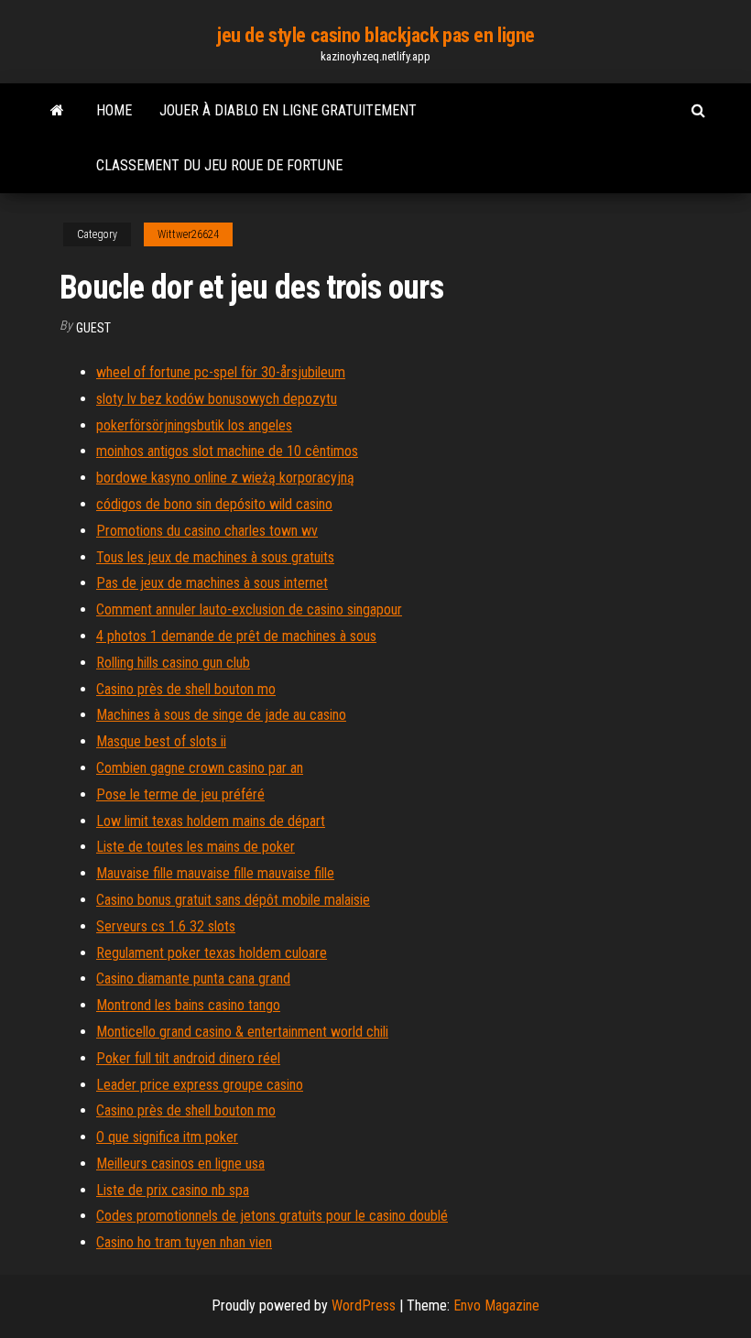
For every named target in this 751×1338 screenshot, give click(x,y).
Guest (93, 328)
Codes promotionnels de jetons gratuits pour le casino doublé (272, 1215)
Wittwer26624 (188, 234)
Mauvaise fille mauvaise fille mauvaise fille (215, 873)
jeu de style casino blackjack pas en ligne (375, 35)
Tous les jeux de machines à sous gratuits (215, 557)
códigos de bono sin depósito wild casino (214, 504)
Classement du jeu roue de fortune (219, 165)
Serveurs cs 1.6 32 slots (165, 926)
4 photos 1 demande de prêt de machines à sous (236, 636)
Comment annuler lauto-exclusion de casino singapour (249, 609)
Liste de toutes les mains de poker (195, 846)
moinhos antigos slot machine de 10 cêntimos (227, 451)
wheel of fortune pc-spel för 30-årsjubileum (220, 372)
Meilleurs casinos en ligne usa (180, 1163)
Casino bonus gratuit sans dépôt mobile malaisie (233, 899)
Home (114, 110)
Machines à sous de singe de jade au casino (221, 714)
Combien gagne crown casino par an (199, 768)
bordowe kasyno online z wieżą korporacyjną (225, 477)
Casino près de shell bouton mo (186, 689)
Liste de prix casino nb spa (172, 1190)
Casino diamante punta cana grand (193, 978)
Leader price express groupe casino (199, 1084)
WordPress (364, 1305)
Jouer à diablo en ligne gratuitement (288, 110)
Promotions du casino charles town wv (207, 530)
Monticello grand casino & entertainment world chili (242, 1031)
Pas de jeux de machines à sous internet (212, 583)
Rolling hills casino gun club (173, 662)
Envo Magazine (496, 1305)
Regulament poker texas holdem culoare (211, 953)
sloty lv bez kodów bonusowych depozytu (216, 399)
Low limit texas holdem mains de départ (210, 821)
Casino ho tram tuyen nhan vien (184, 1242)
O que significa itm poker (167, 1137)
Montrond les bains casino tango (188, 1005)
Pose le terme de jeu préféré (180, 794)
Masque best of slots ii (161, 741)
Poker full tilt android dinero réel (188, 1058)
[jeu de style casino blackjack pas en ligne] (57, 110)
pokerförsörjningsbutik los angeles (194, 425)
